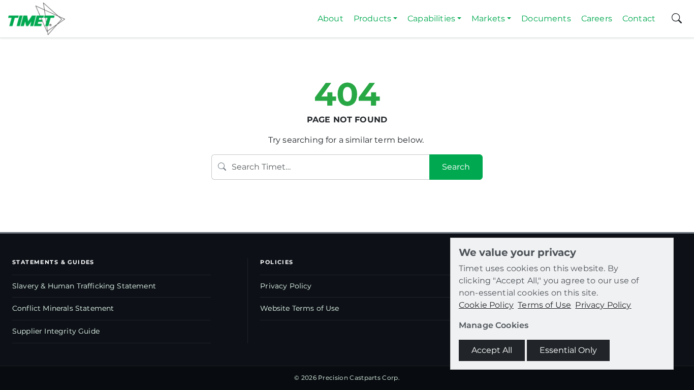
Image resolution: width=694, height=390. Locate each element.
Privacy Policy (285, 285)
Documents (546, 18)
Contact (638, 18)
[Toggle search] (677, 18)
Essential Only (568, 350)
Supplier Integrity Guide (56, 331)
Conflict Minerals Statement (63, 308)
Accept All (491, 350)
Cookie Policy (486, 305)
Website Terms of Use (299, 308)
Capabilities (431, 18)
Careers (596, 18)
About (330, 18)
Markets (488, 18)
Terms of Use (544, 305)
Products (372, 18)
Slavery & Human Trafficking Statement (84, 285)
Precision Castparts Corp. (359, 377)
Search (456, 167)
